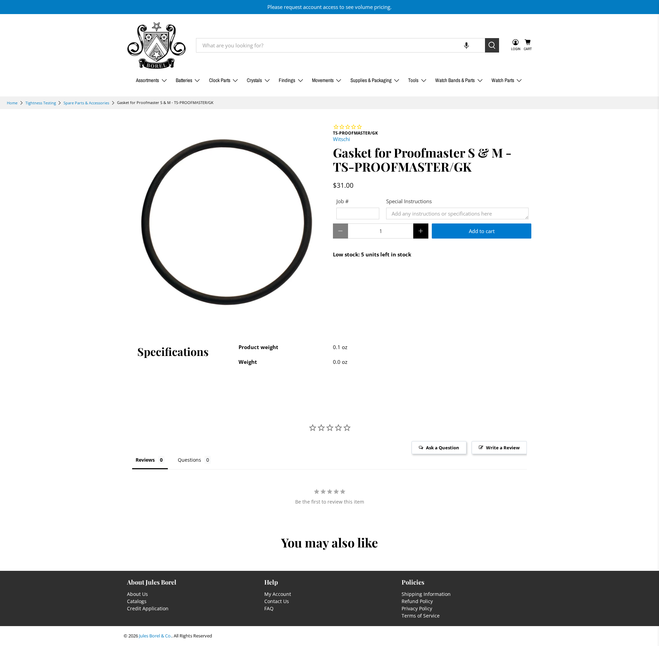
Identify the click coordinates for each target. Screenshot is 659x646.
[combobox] (340, 45)
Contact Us (276, 601)
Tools (413, 80)
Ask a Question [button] (442, 448)
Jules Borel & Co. (155, 636)
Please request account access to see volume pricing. (329, 6)
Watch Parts (503, 80)
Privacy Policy (417, 608)
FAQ (269, 608)
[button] (466, 45)
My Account (277, 594)
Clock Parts (219, 80)
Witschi (341, 139)
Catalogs (137, 601)
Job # (342, 201)
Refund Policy (417, 601)
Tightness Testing (40, 103)
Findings (287, 80)
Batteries (184, 80)
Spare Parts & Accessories (86, 103)
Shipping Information (426, 594)
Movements (323, 80)
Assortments (147, 80)
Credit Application (148, 608)
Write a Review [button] (503, 448)
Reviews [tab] (145, 460)
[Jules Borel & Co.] (156, 45)
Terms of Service (421, 615)
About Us (137, 594)
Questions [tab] (189, 460)
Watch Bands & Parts (455, 80)
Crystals (254, 80)
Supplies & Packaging (371, 80)
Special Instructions (409, 201)
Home (12, 103)
